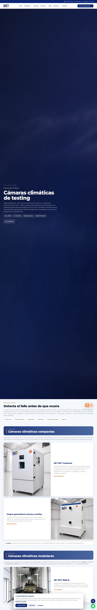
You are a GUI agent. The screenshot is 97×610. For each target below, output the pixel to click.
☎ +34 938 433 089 (68, 1)
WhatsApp (78, 1)
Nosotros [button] (56, 6)
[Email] (93, 601)
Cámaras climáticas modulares (31, 556)
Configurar (40, 605)
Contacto (64, 6)
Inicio (20, 6)
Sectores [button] (43, 6)
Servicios (35, 6)
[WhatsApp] (93, 606)
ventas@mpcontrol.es (87, 1)
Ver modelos (9, 221)
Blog (50, 6)
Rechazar (32, 605)
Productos (9, 185)
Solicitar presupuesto (85, 5)
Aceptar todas (21, 605)
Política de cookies (20, 601)
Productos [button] (27, 6)
